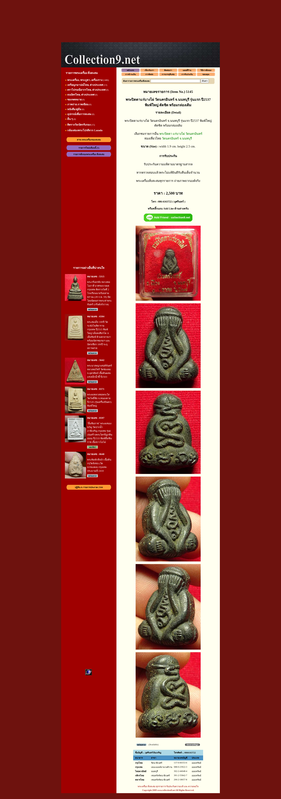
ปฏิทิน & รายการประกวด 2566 (89, 487)
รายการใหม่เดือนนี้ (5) (89, 148)
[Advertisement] (140, 21)
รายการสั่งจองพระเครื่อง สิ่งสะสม (88, 154)
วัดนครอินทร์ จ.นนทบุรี (177, 138)
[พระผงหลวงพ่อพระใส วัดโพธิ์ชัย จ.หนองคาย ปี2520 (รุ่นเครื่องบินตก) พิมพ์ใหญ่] (75, 412)
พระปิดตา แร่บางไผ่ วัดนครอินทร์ (180, 133)
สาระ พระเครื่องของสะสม (89, 139)
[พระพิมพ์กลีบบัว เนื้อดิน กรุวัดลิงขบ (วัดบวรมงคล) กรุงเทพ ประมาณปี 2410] (75, 478)
